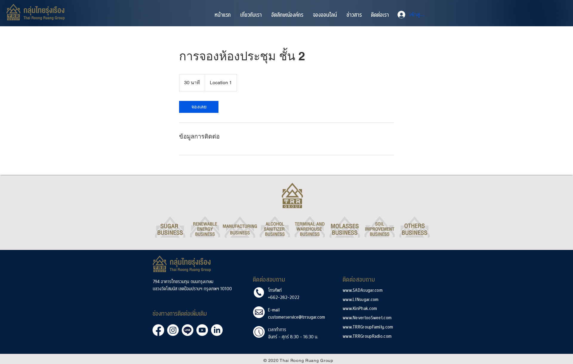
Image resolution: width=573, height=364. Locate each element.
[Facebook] (158, 330)
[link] (198, 107)
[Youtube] (202, 330)
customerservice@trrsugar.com (296, 317)
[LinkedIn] (217, 330)
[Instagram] (173, 330)
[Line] (187, 330)
